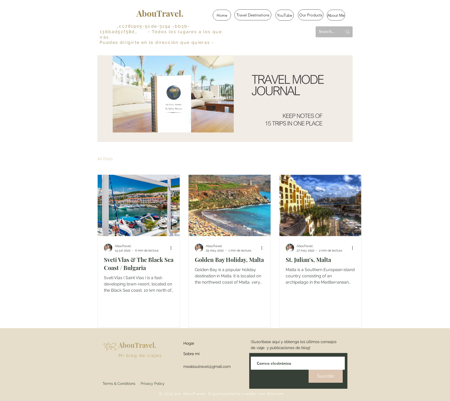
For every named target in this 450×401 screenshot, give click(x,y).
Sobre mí (191, 353)
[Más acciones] (173, 248)
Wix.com (275, 394)
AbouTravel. (160, 13)
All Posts (105, 159)
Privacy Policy (153, 383)
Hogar (188, 343)
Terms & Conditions (119, 383)
